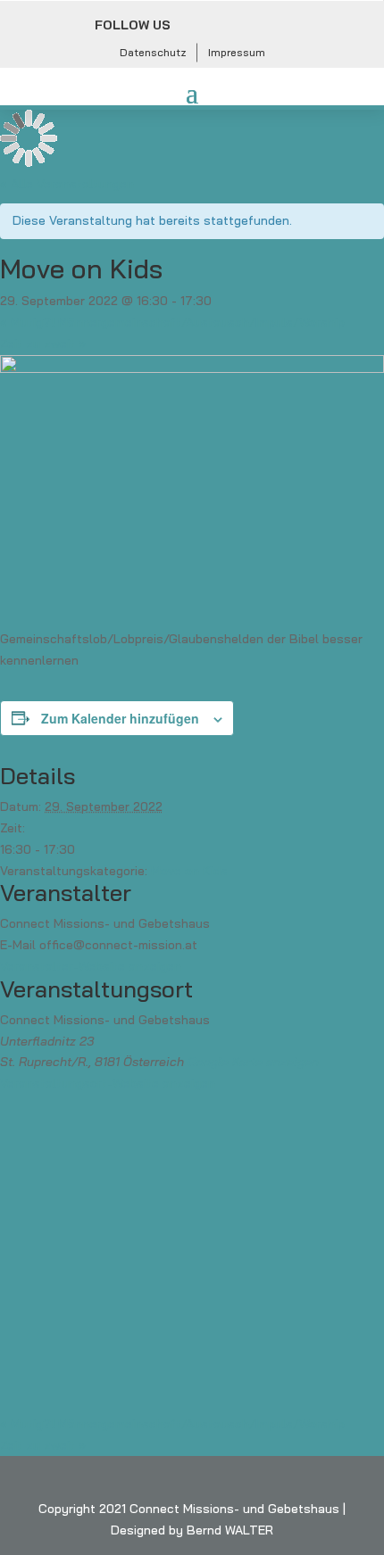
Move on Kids (189, 871)
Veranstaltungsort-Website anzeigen (107, 1083)
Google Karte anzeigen (253, 1062)
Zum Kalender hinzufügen (120, 718)
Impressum (236, 52)
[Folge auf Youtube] (274, 26)
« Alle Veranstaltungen (67, 184)
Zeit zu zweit (43, 343)
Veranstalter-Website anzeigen (90, 966)
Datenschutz (153, 52)
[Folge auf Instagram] (235, 26)
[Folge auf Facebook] (195, 26)
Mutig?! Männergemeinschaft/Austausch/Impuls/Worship (172, 322)
